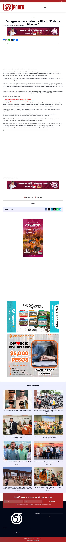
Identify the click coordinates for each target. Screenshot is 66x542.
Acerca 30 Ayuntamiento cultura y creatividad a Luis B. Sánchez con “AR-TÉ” (48, 488)
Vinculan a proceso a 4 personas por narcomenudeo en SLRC (17, 410)
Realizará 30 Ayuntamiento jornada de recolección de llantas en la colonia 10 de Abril (48, 411)
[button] (45, 7)
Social (33, 203)
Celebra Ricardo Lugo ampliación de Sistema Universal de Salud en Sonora (17, 462)
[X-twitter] (61, 1)
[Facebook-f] (59, 1)
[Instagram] (16, 532)
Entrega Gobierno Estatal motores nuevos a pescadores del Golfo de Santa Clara (48, 462)
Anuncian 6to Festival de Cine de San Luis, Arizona (18, 99)
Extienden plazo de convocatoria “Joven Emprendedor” (19, 101)
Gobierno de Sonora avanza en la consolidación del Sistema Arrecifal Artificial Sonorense (17, 436)
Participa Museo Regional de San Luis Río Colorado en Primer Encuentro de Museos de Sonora (48, 436)
